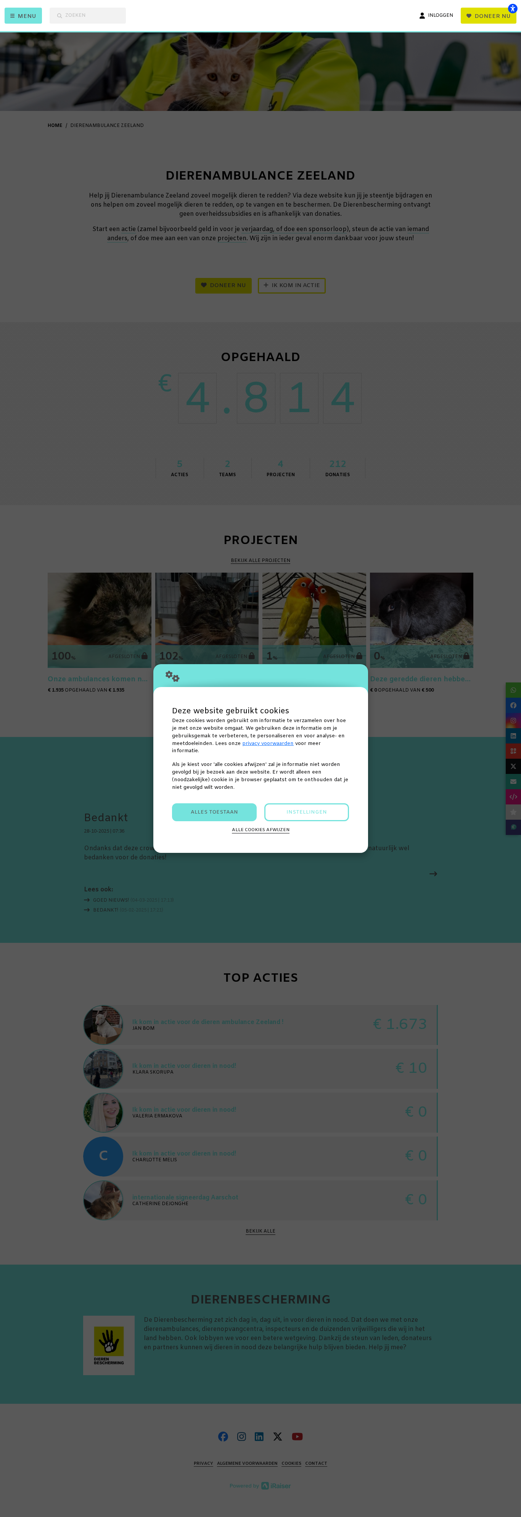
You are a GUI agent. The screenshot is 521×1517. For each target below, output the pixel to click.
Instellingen (306, 812)
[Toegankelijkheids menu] (512, 8)
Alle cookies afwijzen (260, 830)
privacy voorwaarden (268, 743)
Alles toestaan (214, 812)
